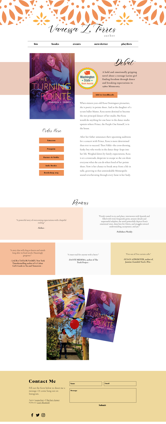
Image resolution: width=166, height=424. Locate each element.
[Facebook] (32, 415)
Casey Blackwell (43, 402)
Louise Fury (39, 400)
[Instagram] (43, 415)
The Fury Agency (53, 400)
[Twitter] (37, 415)
